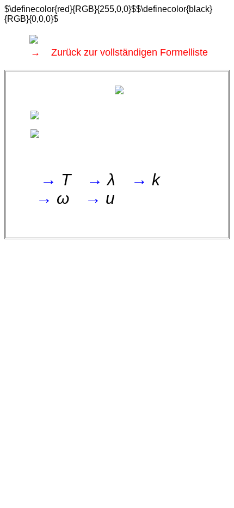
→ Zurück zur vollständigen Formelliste (119, 52)
